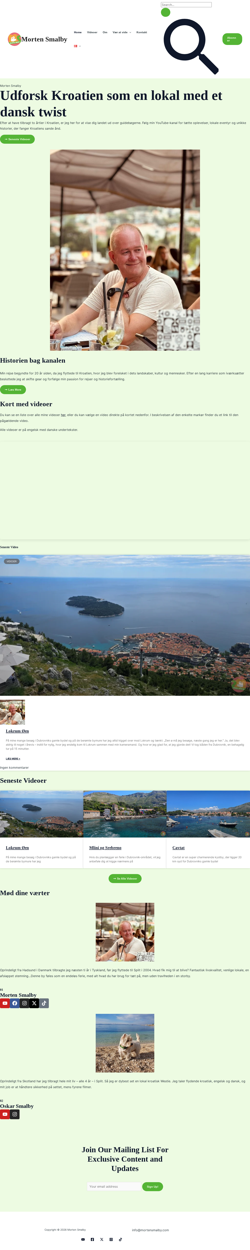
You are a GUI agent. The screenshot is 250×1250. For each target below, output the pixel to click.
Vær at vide (120, 32)
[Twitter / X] (102, 1239)
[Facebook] (92, 1239)
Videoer (92, 32)
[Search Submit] (165, 12)
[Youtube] (83, 1239)
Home (78, 32)
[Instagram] (111, 1239)
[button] (129, 32)
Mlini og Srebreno (105, 847)
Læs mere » (13, 758)
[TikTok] (120, 1239)
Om (105, 32)
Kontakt (142, 32)
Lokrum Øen (17, 731)
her (63, 415)
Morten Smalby (44, 39)
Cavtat (178, 847)
